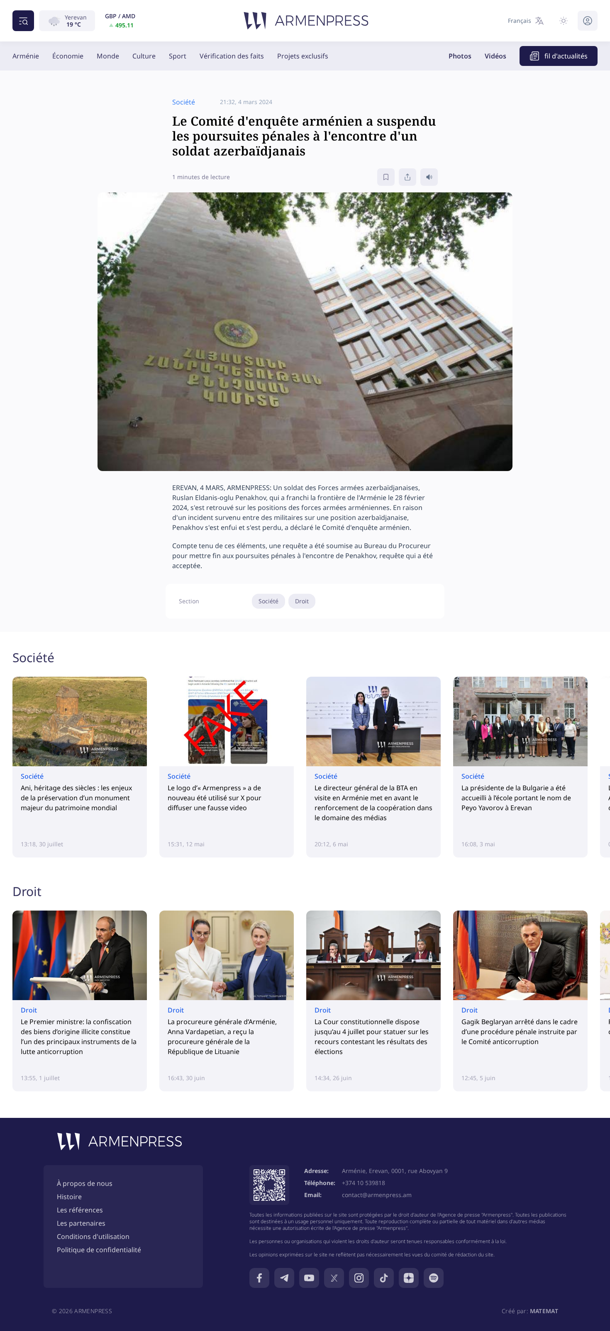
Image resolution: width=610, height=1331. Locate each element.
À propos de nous (84, 1183)
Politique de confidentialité (99, 1249)
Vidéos (495, 56)
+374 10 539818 (363, 1183)
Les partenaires (81, 1223)
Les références (80, 1209)
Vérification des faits (232, 56)
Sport (177, 56)
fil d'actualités (566, 56)
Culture (144, 56)
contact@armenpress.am (377, 1195)
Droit (302, 601)
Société (268, 601)
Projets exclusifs (302, 56)
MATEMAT (544, 1311)
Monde (108, 56)
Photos (460, 56)
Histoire (69, 1196)
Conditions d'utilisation (93, 1236)
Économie (67, 56)
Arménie (25, 56)
